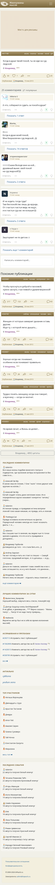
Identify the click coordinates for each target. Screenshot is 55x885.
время (38, 422)
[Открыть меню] (50, 4)
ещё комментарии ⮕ (12, 583)
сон (48, 279)
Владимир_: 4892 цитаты (27, 453)
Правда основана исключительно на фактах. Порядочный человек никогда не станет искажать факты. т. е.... (25, 522)
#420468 (5, 279)
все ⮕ (5, 661)
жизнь (26, 54)
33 (8, 76)
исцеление (46, 422)
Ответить (6, 109)
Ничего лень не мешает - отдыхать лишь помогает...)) (26, 577)
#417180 (5, 54)
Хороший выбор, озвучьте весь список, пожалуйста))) (26, 601)
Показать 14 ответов (17, 148)
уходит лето (9, 682)
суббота (7, 676)
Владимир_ (10, 68)
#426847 (5, 352)
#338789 (6, 655)
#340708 (5, 314)
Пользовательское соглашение (17, 861)
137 (8, 339)
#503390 (5, 387)
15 (18, 441)
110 (8, 374)
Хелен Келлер (41, 644)
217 (8, 301)
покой (47, 54)
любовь (26, 314)
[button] (27, 250)
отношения (34, 314)
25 (19, 409)
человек (40, 54)
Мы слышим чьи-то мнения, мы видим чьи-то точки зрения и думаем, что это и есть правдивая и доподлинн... (26, 536)
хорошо (50, 352)
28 (19, 374)
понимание (42, 352)
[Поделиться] (22, 76)
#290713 (6, 638)
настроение (40, 279)
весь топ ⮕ (8, 754)
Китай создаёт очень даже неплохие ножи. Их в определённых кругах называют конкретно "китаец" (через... (26, 497)
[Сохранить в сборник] (13, 76)
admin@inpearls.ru (23, 876)
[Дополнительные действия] (29, 76)
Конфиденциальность (14, 866)
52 (19, 339)
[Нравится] (4, 76)
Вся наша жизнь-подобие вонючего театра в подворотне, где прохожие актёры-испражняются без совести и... (27, 473)
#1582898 (7, 644)
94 (8, 441)
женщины (51, 314)
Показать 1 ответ (15, 115)
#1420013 (7, 649)
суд (52, 54)
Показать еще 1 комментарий (18, 250)
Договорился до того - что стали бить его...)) (22, 547)
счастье (33, 54)
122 (19, 301)
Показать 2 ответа (16, 181)
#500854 (5, 422)
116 (8, 409)
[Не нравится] (51, 109)
